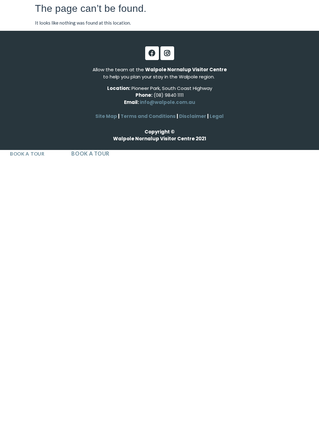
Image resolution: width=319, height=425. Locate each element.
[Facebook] (152, 53)
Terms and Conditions (148, 116)
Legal (216, 116)
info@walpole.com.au (167, 102)
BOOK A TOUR (27, 153)
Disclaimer (193, 116)
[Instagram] (167, 53)
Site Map (106, 116)
